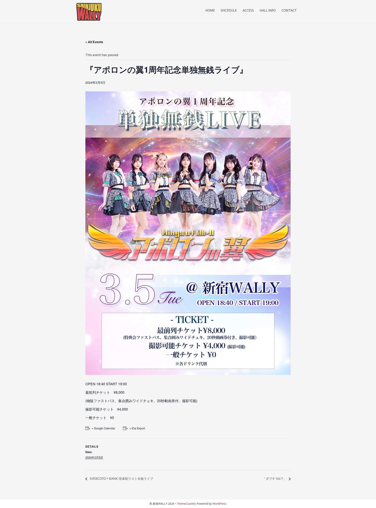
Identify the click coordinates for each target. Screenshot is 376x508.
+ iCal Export (137, 428)
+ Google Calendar (103, 428)
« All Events (94, 42)
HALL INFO (268, 10)
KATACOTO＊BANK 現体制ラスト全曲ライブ (121, 478)
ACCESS (248, 10)
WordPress (219, 503)
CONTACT (289, 10)
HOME (210, 10)
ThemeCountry (186, 503)
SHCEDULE (229, 10)
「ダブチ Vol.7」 (275, 478)
